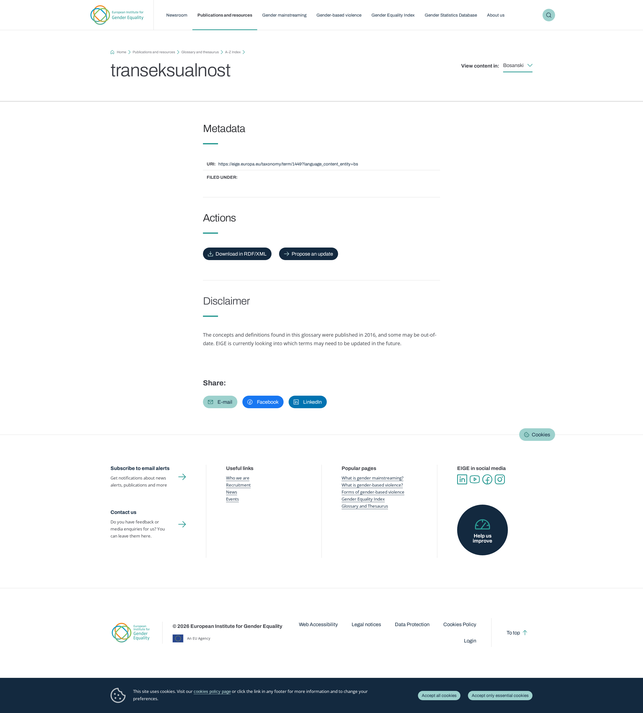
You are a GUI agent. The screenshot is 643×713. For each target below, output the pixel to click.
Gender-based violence (338, 15)
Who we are (237, 478)
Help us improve (482, 538)
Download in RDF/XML (241, 254)
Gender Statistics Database (451, 15)
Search (549, 15)
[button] (220, 402)
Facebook (487, 479)
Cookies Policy (459, 624)
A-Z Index (233, 52)
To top (513, 632)
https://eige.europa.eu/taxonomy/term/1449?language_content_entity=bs (288, 164)
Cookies (541, 434)
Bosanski (513, 65)
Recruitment (238, 485)
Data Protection (412, 624)
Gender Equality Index (393, 15)
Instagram (500, 479)
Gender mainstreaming (284, 15)
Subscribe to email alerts (140, 468)
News (231, 492)
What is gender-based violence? (372, 485)
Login (470, 640)
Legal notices (366, 624)
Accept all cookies (439, 695)
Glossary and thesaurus (200, 52)
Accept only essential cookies (500, 695)
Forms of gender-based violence (373, 492)
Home (121, 52)
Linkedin (462, 479)
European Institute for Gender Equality (117, 15)
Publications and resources (224, 15)
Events (232, 499)
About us (496, 15)
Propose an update (312, 254)
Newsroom (176, 15)
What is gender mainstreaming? (372, 478)
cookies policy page (212, 691)
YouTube (475, 479)
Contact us (123, 512)
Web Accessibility (318, 624)
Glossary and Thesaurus (365, 506)
